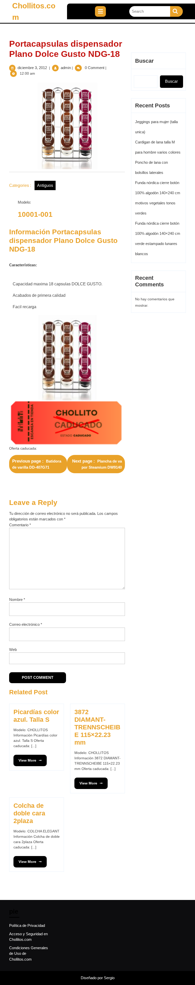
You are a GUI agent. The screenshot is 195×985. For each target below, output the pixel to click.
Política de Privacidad (27, 925)
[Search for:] (149, 11)
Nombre (17, 599)
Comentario (20, 525)
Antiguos (45, 185)
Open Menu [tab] (110, 9)
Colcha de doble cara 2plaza (29, 813)
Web (13, 649)
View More (24, 758)
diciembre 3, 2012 (32, 67)
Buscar (144, 61)
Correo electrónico (25, 624)
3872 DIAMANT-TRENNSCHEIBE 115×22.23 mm (97, 727)
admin (66, 67)
